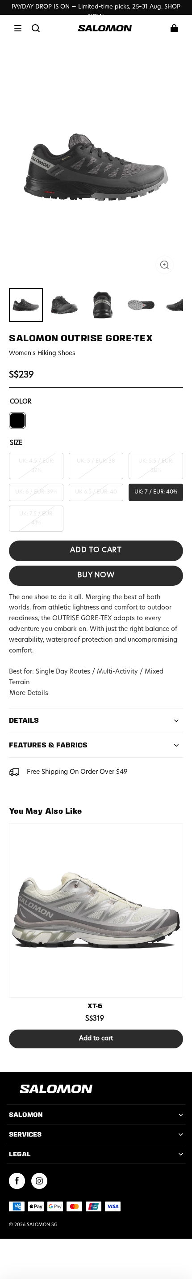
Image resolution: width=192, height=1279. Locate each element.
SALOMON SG (42, 1225)
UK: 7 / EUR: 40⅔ (155, 492)
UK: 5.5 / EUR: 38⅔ (155, 466)
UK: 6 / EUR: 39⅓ (36, 492)
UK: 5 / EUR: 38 (96, 461)
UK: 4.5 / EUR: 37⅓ (36, 466)
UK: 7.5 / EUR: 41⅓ (36, 518)
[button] (18, 28)
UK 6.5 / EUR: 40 (96, 492)
